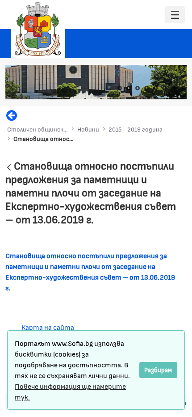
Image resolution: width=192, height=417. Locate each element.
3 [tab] (137, 88)
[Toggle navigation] (175, 15)
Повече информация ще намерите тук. (70, 391)
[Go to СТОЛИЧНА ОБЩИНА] (38, 29)
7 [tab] (173, 88)
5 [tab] (155, 88)
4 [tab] (146, 88)
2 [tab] (128, 88)
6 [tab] (164, 88)
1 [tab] (119, 88)
